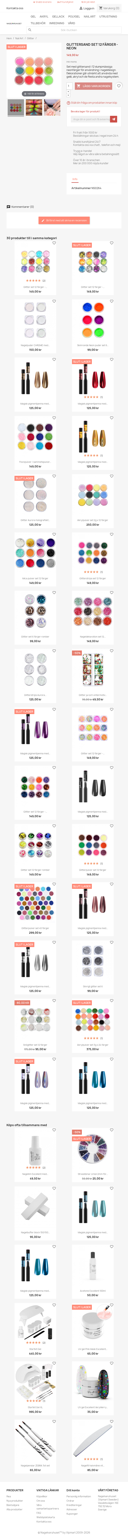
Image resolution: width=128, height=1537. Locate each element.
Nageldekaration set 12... (93, 636)
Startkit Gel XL (35, 1407)
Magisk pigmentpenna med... (35, 403)
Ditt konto (73, 1490)
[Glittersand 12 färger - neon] (16, 108)
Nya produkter (14, 1500)
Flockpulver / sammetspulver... (35, 461)
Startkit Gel (35, 1349)
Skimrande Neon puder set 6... (92, 345)
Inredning (56, 23)
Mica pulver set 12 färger (35, 578)
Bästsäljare (12, 1505)
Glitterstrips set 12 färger (93, 578)
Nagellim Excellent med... (35, 1174)
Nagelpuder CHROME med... (35, 345)
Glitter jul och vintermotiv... (93, 695)
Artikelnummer (81, 188)
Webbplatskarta (45, 1517)
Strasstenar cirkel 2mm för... (93, 1174)
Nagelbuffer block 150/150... (35, 1232)
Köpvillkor (41, 1496)
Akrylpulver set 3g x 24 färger (92, 1044)
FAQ (38, 1512)
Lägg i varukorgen (93, 86)
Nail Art (90, 16)
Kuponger (72, 1513)
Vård (71, 23)
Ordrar (70, 1500)
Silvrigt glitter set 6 (93, 986)
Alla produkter (14, 1509)
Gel (33, 16)
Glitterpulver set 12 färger (92, 869)
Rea (8, 1496)
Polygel (74, 16)
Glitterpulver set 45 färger (35, 928)
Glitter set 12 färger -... (35, 287)
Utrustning (108, 16)
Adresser (71, 1509)
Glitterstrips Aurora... (35, 695)
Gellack (58, 16)
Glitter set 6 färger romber (35, 636)
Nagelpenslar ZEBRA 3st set (35, 1465)
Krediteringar (74, 1505)
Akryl (44, 16)
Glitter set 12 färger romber (35, 869)
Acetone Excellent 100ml (93, 1290)
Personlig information (78, 1496)
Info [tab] (75, 179)
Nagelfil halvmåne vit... (92, 1465)
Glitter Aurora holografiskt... (35, 520)
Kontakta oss (14, 8)
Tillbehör (38, 23)
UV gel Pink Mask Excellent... (92, 1349)
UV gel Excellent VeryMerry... (93, 1407)
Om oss (40, 1500)
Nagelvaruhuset (50, 1532)
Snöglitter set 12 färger (35, 1044)
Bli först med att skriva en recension (66, 220)
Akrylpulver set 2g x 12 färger (92, 520)
